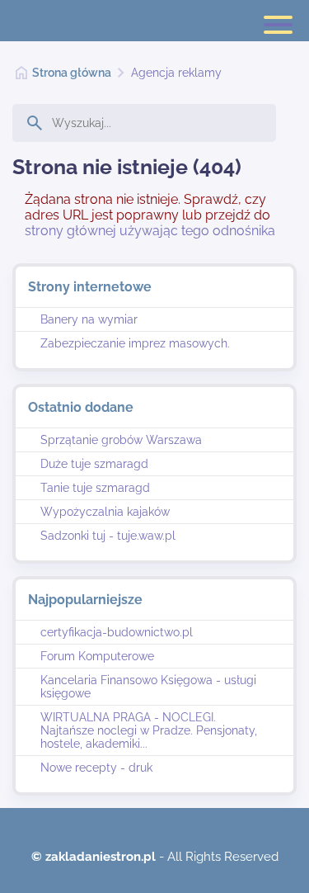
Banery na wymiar (89, 319)
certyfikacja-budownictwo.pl (116, 632)
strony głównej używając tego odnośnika (150, 231)
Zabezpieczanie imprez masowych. (135, 343)
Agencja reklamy (176, 72)
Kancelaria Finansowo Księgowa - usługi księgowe (148, 686)
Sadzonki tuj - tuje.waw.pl (108, 535)
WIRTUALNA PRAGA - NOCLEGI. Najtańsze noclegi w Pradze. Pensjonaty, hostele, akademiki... (148, 730)
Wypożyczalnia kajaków (105, 511)
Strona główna (71, 72)
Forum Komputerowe (97, 656)
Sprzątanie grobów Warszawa (121, 439)
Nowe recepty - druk (96, 767)
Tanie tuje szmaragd (95, 487)
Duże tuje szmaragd (94, 463)
